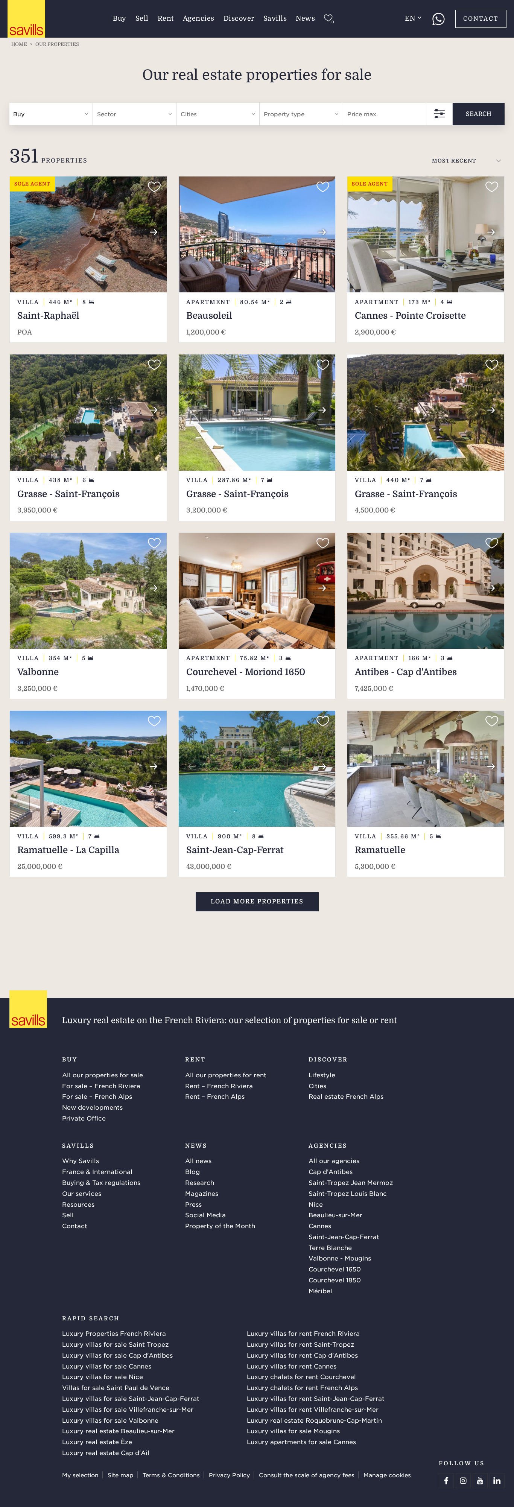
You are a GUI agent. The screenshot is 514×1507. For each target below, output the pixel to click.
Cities (317, 1085)
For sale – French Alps (97, 1096)
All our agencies (334, 1160)
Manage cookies (387, 1474)
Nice (316, 1204)
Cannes (320, 1225)
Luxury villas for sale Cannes (106, 1366)
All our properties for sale (102, 1074)
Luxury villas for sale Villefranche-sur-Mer (127, 1409)
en (410, 18)
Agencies (198, 18)
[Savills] (26, 19)
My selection (80, 1474)
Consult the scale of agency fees (306, 1474)
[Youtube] (480, 1480)
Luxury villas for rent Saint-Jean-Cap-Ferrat (316, 1398)
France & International (97, 1171)
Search (478, 114)
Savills (275, 18)
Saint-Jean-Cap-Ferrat (344, 1236)
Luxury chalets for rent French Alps (302, 1387)
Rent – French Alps (215, 1096)
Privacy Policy (229, 1474)
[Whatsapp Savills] (438, 18)
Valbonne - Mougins (340, 1258)
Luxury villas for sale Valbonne (110, 1420)
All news (198, 1160)
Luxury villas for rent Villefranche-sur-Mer (313, 1409)
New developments (92, 1107)
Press (193, 1204)
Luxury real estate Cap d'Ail (105, 1452)
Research (199, 1182)
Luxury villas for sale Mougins (293, 1430)
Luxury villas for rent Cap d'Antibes (302, 1355)
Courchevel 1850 (335, 1279)
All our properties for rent (225, 1074)
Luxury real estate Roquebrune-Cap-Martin (314, 1420)
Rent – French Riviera (219, 1085)
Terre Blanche (330, 1247)
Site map (121, 1474)
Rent (166, 18)
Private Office (84, 1118)
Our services (81, 1193)
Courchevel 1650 (335, 1269)
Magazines (201, 1193)
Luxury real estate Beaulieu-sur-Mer (118, 1430)
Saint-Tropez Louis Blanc (348, 1193)
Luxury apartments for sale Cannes (301, 1441)
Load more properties (257, 901)
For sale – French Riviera (101, 1085)
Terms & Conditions (171, 1474)
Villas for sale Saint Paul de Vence (115, 1387)
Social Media (205, 1214)
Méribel (320, 1290)
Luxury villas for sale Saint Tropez (115, 1344)
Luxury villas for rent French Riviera (303, 1333)
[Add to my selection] (154, 187)
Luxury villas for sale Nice (102, 1376)
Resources (78, 1204)
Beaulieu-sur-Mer (335, 1214)
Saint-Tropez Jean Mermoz (351, 1182)
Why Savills (80, 1160)
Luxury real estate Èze (97, 1441)
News (305, 18)
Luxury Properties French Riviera (114, 1333)
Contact (481, 18)
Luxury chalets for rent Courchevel (301, 1376)
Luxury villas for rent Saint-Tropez (300, 1344)
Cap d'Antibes (331, 1171)
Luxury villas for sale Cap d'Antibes (117, 1355)
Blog (192, 1171)
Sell (142, 18)
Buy (119, 18)
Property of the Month (220, 1225)
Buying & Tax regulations (101, 1182)
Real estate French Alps (346, 1096)
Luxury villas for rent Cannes (291, 1366)
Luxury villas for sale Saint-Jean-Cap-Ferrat (130, 1398)
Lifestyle (322, 1074)
